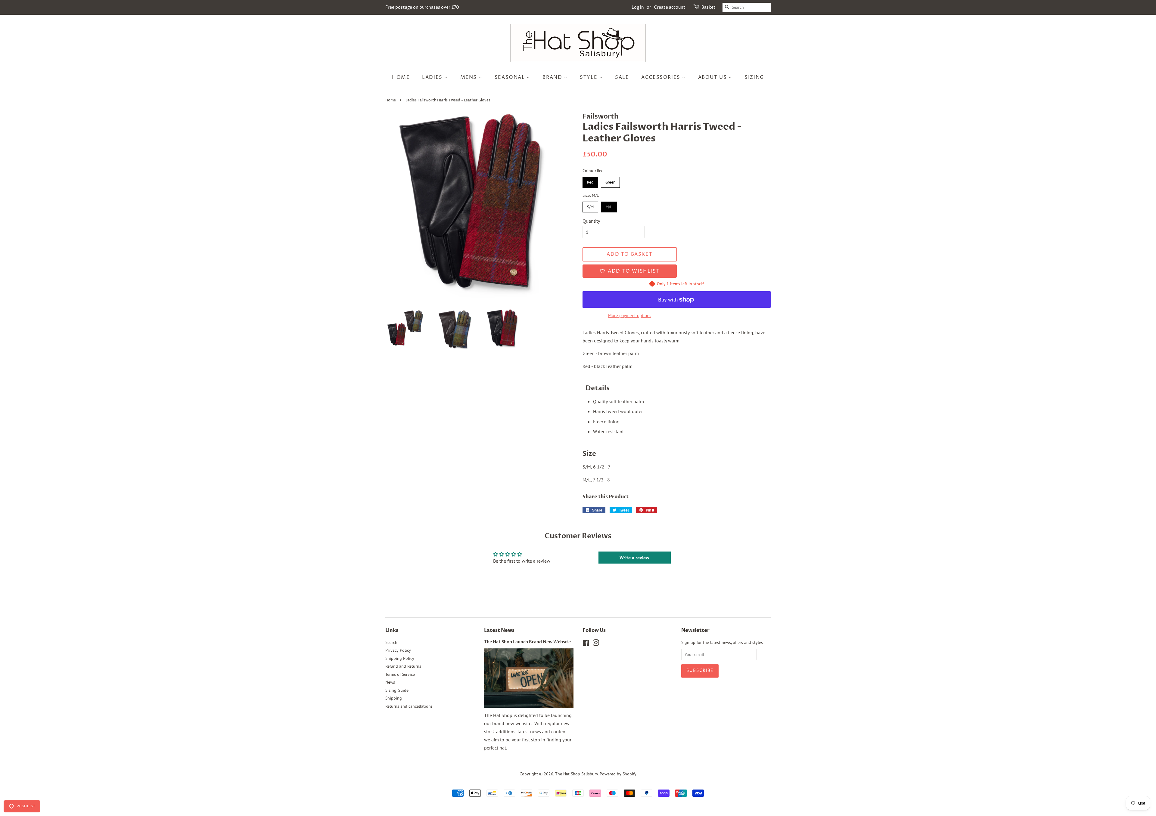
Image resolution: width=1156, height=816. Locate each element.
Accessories (661, 77)
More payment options (629, 315)
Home (401, 77)
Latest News (499, 630)
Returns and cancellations (409, 706)
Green (610, 181)
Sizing (754, 77)
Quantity (591, 221)
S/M (590, 205)
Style (589, 77)
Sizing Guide (397, 690)
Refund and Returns (403, 666)
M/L (609, 205)
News (390, 682)
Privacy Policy (398, 650)
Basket (708, 7)
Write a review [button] (634, 558)
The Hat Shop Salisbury (576, 774)
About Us (713, 77)
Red (590, 181)
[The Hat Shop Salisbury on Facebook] (586, 644)
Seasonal (511, 77)
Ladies (433, 77)
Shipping (393, 698)
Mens (469, 77)
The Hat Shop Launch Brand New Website (527, 642)
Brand (553, 77)
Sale (622, 77)
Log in (638, 7)
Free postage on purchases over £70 (422, 7)
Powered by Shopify (618, 774)
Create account (669, 7)
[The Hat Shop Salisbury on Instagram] (595, 644)
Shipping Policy (399, 658)
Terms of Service (400, 674)
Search (391, 642)
